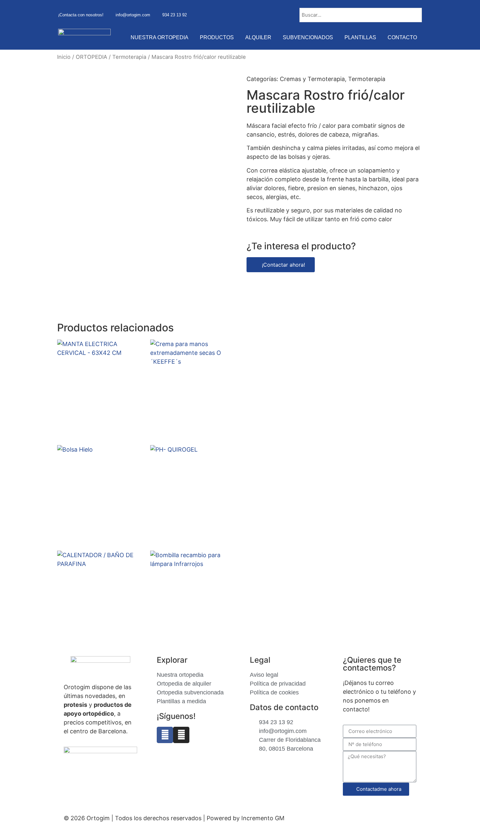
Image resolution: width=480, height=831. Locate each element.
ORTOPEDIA (91, 57)
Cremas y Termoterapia (312, 78)
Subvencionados (308, 37)
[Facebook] (165, 735)
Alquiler (258, 37)
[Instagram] (181, 735)
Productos (217, 37)
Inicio (64, 57)
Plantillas (360, 37)
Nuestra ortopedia (159, 37)
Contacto (402, 37)
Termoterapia (129, 57)
